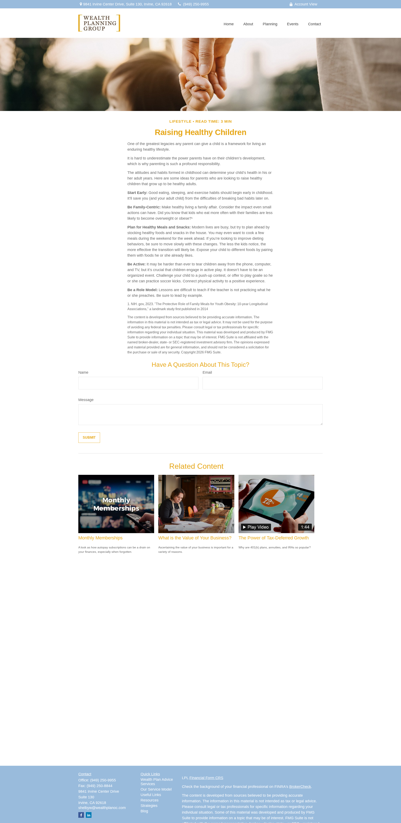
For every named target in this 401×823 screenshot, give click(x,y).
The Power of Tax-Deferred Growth (274, 537)
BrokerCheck (300, 787)
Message (86, 400)
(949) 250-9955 (196, 4)
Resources (150, 800)
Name (83, 372)
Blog (144, 811)
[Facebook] (81, 815)
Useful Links (151, 795)
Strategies (149, 806)
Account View (305, 4)
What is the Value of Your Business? (194, 537)
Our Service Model (156, 789)
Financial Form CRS (206, 778)
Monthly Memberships (100, 537)
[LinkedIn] (88, 815)
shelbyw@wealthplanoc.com (102, 808)
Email (207, 372)
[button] (228, 24)
